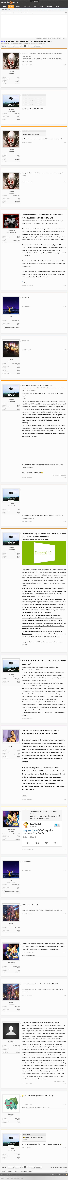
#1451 (65, 718)
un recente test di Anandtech (39, 743)
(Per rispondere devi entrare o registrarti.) (58, 1167)
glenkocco (31, 1107)
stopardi (11, 72)
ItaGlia (18, 119)
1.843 (18, 367)
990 (19, 753)
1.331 (18, 324)
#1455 (65, 913)
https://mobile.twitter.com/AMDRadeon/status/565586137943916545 (42, 910)
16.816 (18, 364)
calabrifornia (17, 81)
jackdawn (11, 1041)
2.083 (18, 117)
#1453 (65, 849)
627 (19, 80)
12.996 (18, 405)
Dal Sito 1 (45, 38)
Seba (11, 359)
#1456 (65, 952)
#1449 (65, 521)
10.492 (18, 77)
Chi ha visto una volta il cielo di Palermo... (12, 327)
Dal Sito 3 (54, 38)
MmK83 (11, 109)
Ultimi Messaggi (6, 9)
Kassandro (11, 230)
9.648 (18, 750)
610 (19, 931)
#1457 (65, 995)
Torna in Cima (62, 1174)
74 (27, 46)
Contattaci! (49, 1174)
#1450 (65, 647)
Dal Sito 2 (49, 38)
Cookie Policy (65, 1176)
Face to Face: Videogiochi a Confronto (15, 43)
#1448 (65, 477)
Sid (11, 316)
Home (4, 6)
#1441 (65, 64)
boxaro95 (11, 1114)
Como (18, 369)
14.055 (18, 321)
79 (34, 46)
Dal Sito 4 (58, 38)
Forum (11, 6)
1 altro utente (36, 1107)
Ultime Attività (26, 6)
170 (19, 1046)
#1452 (65, 799)
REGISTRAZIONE (39, 38)
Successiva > (39, 46)
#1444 (65, 181)
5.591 (18, 239)
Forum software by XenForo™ (11, 1176)
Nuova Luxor (17, 839)
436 (19, 1122)
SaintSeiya (11, 829)
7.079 (18, 928)
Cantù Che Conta (16, 240)
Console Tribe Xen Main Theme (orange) (9, 1174)
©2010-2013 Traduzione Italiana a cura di (11, 1178)
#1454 (65, 870)
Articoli (57, 6)
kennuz (11, 745)
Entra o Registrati (34, 1)
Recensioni (49, 6)
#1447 (65, 349)
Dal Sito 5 (63, 38)
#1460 (65, 1147)
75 (29, 46)
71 (20, 46)
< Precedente (11, 46)
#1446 (65, 306)
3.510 (18, 1119)
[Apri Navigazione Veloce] (66, 13)
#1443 (65, 142)
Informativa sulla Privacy (56, 1176)
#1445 (65, 285)
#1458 (65, 1083)
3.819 (18, 835)
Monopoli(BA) (17, 754)
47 (19, 1049)
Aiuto (35, 6)
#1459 (65, 1104)
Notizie (41, 6)
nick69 (11, 923)
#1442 (65, 112)
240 (19, 970)
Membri (18, 6)
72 (22, 46)
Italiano (20, 1174)
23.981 (18, 236)
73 (25, 46)
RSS (66, 1174)
